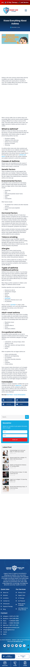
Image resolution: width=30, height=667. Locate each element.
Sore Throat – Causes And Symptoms (16, 394)
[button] (8, 400)
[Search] (27, 417)
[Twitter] (16, 645)
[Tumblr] (28, 649)
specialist (13, 304)
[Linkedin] (20, 645)
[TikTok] (28, 645)
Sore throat (7, 298)
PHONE (15, 665)
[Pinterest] (12, 645)
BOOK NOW (5, 665)
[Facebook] (8, 645)
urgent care (18, 385)
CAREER (25, 665)
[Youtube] (4, 645)
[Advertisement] (15, 61)
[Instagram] (24, 645)
